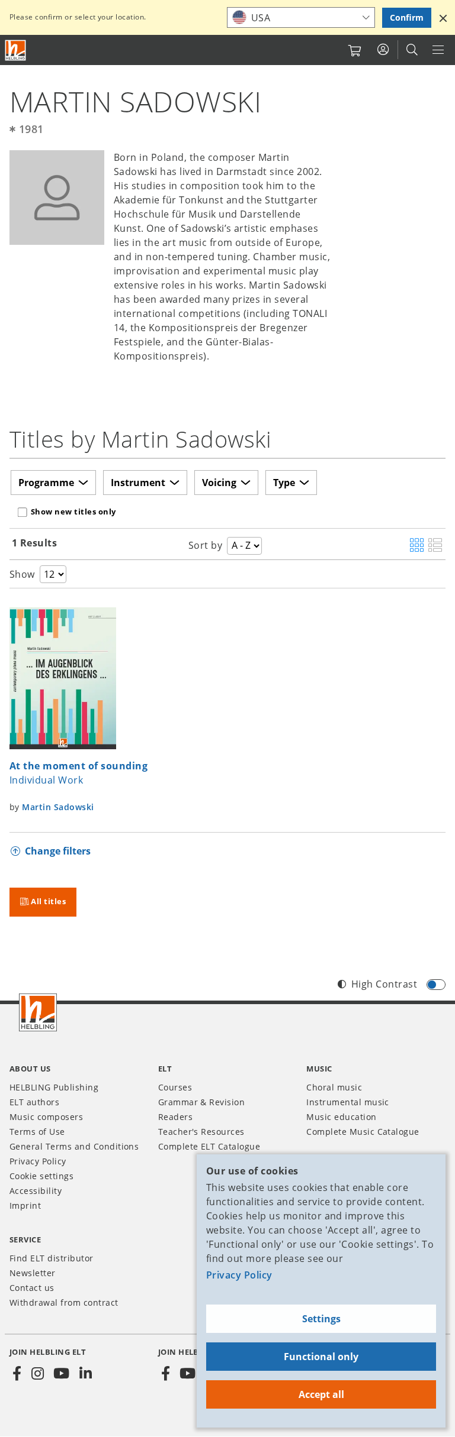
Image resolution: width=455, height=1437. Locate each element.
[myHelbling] (383, 49)
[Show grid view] (417, 546)
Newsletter (32, 1273)
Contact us (32, 1287)
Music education (341, 1116)
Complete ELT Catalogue (209, 1146)
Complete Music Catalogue (362, 1131)
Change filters (58, 850)
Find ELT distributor (51, 1258)
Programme (46, 482)
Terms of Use (37, 1131)
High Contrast (384, 984)
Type (284, 482)
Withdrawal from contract (63, 1302)
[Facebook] (17, 1373)
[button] (443, 17)
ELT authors (34, 1102)
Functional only (321, 1356)
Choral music (334, 1087)
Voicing (219, 482)
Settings (321, 1318)
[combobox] (301, 17)
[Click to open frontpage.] (15, 50)
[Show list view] (435, 546)
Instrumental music (347, 1102)
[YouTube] (61, 1373)
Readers (175, 1116)
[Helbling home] (38, 1012)
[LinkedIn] (85, 1373)
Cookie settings (41, 1176)
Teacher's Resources (201, 1131)
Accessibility (35, 1190)
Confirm (407, 17)
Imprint (25, 1205)
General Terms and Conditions (74, 1146)
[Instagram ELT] (37, 1373)
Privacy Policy (239, 1274)
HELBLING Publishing (53, 1087)
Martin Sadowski (58, 807)
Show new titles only (73, 511)
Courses (175, 1087)
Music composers (46, 1116)
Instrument (138, 482)
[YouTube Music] (188, 1373)
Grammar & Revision (201, 1102)
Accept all (321, 1394)
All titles (48, 901)
